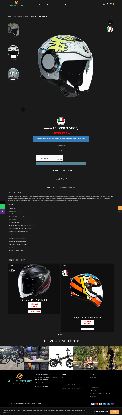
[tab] (49, 186)
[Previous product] (110, 16)
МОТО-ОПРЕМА (17, 16)
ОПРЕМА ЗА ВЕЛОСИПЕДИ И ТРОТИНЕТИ (101, 393)
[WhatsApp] (2, 206)
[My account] (100, 4)
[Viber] (2, 211)
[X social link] (62, 179)
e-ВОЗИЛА (93, 390)
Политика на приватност (69, 378)
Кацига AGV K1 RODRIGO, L (87, 317)
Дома (9, 16)
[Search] (104, 4)
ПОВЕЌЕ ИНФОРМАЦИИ (101, 411)
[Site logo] (17, 4)
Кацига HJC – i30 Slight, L (34, 300)
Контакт (64, 381)
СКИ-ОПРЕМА (93, 396)
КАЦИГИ (25, 16)
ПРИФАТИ (115, 411)
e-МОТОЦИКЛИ (94, 381)
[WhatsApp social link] (64, 179)
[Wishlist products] (107, 4)
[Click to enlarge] (23, 109)
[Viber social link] (66, 179)
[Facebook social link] (60, 179)
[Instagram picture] (12, 358)
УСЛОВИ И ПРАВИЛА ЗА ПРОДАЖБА (72, 389)
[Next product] (113, 16)
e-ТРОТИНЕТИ (94, 387)
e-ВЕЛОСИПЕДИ (94, 384)
